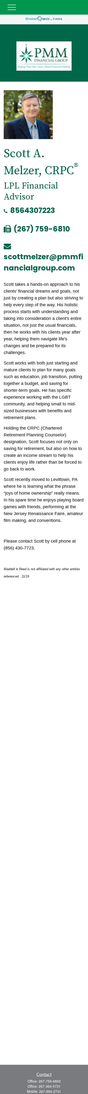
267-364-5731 (50, 1086)
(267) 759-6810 (41, 229)
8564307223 (32, 210)
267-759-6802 (50, 1081)
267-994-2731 (50, 1091)
